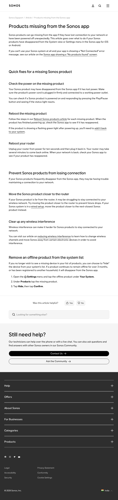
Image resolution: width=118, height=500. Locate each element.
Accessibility (10, 472)
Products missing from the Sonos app (52, 17)
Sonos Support (16, 17)
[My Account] (93, 6)
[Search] (100, 6)
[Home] (14, 5)
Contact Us (57, 353)
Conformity (42, 472)
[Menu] (107, 6)
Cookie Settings (44, 477)
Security (8, 477)
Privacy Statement (45, 468)
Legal (6, 468)
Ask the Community (56, 361)
